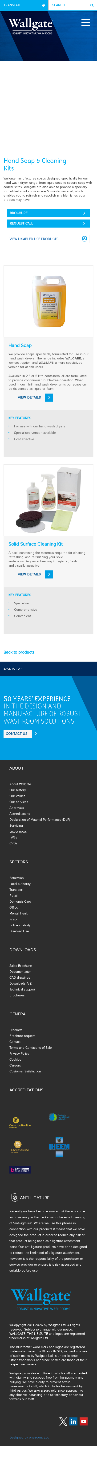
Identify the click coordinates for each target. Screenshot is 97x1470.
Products (15, 1030)
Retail (13, 896)
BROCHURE (19, 213)
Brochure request (22, 1036)
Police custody (20, 925)
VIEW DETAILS (29, 397)
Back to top (12, 668)
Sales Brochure (20, 966)
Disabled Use (19, 931)
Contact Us (17, 734)
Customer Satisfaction (25, 1071)
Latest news (18, 831)
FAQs (13, 837)
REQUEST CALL (21, 223)
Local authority (20, 884)
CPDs (13, 843)
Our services (18, 802)
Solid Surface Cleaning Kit (35, 544)
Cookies (15, 1060)
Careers (15, 1065)
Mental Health (19, 913)
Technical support (22, 989)
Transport (16, 890)
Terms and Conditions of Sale (30, 1048)
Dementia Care (20, 902)
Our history (17, 790)
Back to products (19, 652)
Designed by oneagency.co (29, 1437)
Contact (14, 1042)
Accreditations (19, 814)
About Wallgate (20, 784)
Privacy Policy (19, 1054)
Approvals (16, 808)
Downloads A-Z (20, 983)
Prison (14, 919)
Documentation (20, 972)
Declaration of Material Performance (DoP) (39, 820)
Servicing (16, 826)
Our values (17, 796)
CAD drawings (19, 978)
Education (16, 878)
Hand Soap (20, 345)
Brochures (17, 995)
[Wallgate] (30, 26)
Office (13, 907)
